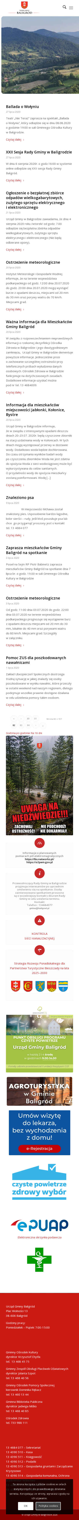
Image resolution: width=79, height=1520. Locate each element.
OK (25, 1505)
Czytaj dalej (13, 139)
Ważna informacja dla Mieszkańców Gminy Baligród (39, 324)
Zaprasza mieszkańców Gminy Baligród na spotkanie (34, 550)
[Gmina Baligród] (39, 1039)
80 (28, 718)
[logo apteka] (39, 1260)
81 (36, 718)
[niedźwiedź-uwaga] (39, 785)
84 (28, 725)
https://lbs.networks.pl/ (39, 859)
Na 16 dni (36, 733)
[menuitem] (62, 7)
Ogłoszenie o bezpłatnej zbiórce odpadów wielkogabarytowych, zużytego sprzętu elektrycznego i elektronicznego (35, 200)
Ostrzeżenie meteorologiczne (33, 262)
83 (21, 725)
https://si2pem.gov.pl (39, 862)
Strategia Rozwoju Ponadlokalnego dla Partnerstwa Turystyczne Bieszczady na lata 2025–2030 (39, 968)
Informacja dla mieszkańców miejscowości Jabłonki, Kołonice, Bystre (35, 409)
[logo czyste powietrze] (39, 1184)
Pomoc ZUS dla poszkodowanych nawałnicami (36, 660)
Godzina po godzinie (18, 733)
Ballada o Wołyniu (22, 106)
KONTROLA (39, 933)
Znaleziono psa (20, 497)
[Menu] (71, 7)
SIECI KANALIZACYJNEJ (39, 938)
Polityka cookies (48, 1505)
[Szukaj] (62, 7)
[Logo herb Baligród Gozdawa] (33, 7)
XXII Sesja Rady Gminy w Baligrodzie (39, 152)
